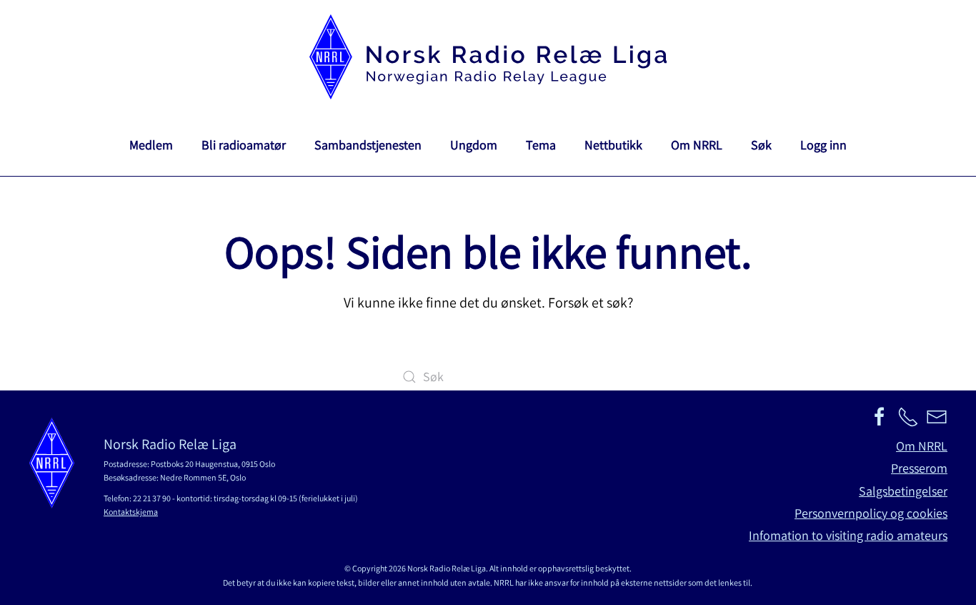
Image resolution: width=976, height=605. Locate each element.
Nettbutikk (613, 145)
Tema (541, 145)
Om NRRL (696, 145)
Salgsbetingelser (903, 491)
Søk (761, 145)
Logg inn (823, 145)
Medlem (151, 145)
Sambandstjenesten (368, 145)
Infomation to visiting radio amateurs (848, 535)
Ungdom (473, 145)
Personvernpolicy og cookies (871, 513)
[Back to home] (488, 56)
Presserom (919, 468)
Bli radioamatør (243, 145)
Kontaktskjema (131, 511)
